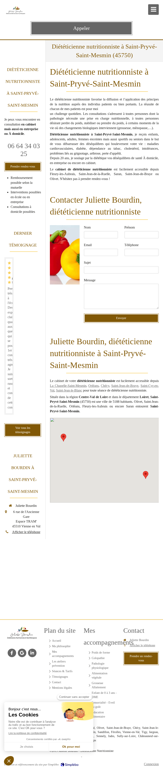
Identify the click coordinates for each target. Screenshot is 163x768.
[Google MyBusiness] (22, 653)
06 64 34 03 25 (24, 150)
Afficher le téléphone (26, 532)
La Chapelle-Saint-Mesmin (68, 385)
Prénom (129, 227)
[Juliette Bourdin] (22, 634)
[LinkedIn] (32, 653)
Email (88, 245)
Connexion (151, 764)
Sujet (87, 262)
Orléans (93, 385)
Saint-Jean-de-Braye (124, 385)
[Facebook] (12, 653)
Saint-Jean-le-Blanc (69, 390)
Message (90, 280)
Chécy (105, 385)
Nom (87, 227)
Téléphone (131, 245)
